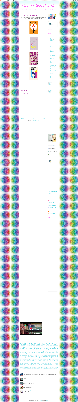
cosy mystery (31, 364)
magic (36, 349)
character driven (39, 363)
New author (21, 347)
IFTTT (36, 343)
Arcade (47, 348)
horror (53, 359)
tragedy (35, 355)
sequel (43, 347)
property (53, 367)
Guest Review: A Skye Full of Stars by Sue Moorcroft (31, 373)
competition (56, 363)
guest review (27, 343)
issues (54, 352)
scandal (37, 368)
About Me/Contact (43, 9)
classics (46, 363)
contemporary (27, 364)
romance (28, 344)
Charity (55, 355)
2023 (50, 38)
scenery (39, 368)
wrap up (41, 345)
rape (22, 368)
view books (56, 26)
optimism (30, 367)
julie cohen (27, 360)
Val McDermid (36, 353)
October (51, 41)
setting (44, 368)
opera (28, 367)
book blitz (44, 356)
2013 (50, 92)
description (50, 364)
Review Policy (37, 9)
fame (38, 359)
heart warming (37, 357)
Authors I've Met (31, 9)
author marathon (50, 351)
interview (51, 352)
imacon (41, 400)
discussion (50, 353)
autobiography (33, 349)
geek (41, 349)
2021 (50, 83)
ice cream (56, 353)
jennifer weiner (23, 360)
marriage (50, 348)
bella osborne (51, 347)
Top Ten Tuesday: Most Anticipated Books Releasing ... (53, 52)
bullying (31, 363)
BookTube (28, 353)
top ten (25, 349)
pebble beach (37, 367)
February (51, 79)
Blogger (47, 400)
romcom (36, 348)
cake (35, 363)
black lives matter (35, 356)
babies (57, 348)
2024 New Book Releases (51, 9)
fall (37, 359)
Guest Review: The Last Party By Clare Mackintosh (53, 65)
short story (26, 348)
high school (50, 359)
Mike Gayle (32, 353)
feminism (53, 353)
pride (48, 367)
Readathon (34, 344)
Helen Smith (51, 197)
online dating (25, 367)
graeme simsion (46, 359)
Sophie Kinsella (40, 352)
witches (40, 355)
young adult (29, 352)
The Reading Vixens (52, 213)
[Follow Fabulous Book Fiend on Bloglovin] (51, 145)
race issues (46, 360)
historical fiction (30, 351)
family (34, 345)
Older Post (44, 118)
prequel (47, 367)
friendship (38, 345)
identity (41, 357)
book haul (24, 347)
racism (20, 368)
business (33, 363)
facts (54, 364)
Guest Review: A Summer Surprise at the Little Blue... (52, 67)
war (25, 352)
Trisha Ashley (45, 351)
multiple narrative (35, 360)
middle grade (22, 349)
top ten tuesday (42, 343)
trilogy (26, 353)
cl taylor (46, 353)
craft (39, 364)
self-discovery (46, 345)
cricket (34, 348)
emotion (48, 352)
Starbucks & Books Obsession (52, 209)
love (31, 344)
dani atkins (44, 364)
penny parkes (41, 367)
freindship (38, 347)
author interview (55, 345)
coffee (47, 356)
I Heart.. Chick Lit (52, 198)
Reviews (22, 351)
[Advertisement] (52, 120)
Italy (34, 352)
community (23, 359)
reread (52, 360)
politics (44, 367)
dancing (41, 364)
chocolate (43, 363)
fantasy (39, 349)
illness (55, 359)
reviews (54, 360)
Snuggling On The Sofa (52, 207)
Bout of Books (40, 344)
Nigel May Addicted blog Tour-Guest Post (29, 390)
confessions (21, 364)
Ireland (32, 352)
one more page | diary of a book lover (52, 202)
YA (36, 344)
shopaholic (56, 368)
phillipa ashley (35, 351)
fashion (41, 359)
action (28, 356)
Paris (36, 352)
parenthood (33, 367)
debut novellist (51, 356)
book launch (45, 352)
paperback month (41, 360)
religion (30, 368)
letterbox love (29, 347)
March (51, 78)
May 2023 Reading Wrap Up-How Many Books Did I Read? (53, 70)
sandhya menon (34, 368)
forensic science (22, 357)
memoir (41, 347)
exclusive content (53, 344)
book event (43, 353)
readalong (24, 368)
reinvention (27, 368)
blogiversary (40, 356)
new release (48, 343)
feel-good (21, 352)
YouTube (26, 9)
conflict (24, 364)
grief (30, 357)
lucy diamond (45, 357)
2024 (50, 37)
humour (23, 348)
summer (23, 353)
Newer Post (22, 118)
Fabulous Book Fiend (37, 5)
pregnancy (25, 355)
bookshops (25, 363)
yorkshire (45, 355)
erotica (57, 356)
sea (32, 355)
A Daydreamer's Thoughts (53, 191)
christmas (24, 344)
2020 (50, 84)
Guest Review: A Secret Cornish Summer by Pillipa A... (52, 62)
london (24, 352)
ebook (55, 356)
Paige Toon (46, 347)
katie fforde (31, 360)
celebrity (24, 351)
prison (50, 367)
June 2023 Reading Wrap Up (52, 47)
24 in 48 (48, 355)
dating (47, 364)
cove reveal (36, 364)
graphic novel (27, 357)
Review (21, 343)
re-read (50, 360)
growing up (33, 357)
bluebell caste (22, 363)
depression (33, 359)
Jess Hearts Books (52, 200)
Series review (41, 351)
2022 (50, 82)
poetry (43, 349)
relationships (54, 348)
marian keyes (49, 357)
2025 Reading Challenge (53, 21)
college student (52, 363)
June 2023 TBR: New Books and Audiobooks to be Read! (53, 74)
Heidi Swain (40, 348)
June (51, 46)
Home (22, 9)
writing (42, 355)
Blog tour (53, 343)
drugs (52, 364)
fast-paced (56, 364)
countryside (29, 359)
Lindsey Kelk (30, 348)
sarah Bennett (30, 355)
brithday (28, 363)
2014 (50, 91)
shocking (54, 368)
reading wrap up (55, 347)
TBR (48, 344)
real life (56, 357)
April (51, 77)
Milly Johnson (53, 349)
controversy (26, 359)
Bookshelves (52, 355)
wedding (45, 349)
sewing (46, 368)
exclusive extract (28, 345)
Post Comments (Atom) (36, 120)
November (51, 40)
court (34, 364)
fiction (43, 359)
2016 (50, 89)
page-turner (53, 357)
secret (41, 368)
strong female (34, 347)
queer (44, 360)
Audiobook (51, 345)
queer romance (56, 367)
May (50, 76)
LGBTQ (20, 348)
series (23, 345)
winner (37, 355)
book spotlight (56, 351)
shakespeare (51, 368)
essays (36, 359)
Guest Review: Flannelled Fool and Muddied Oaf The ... (52, 55)
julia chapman (22, 355)
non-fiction (45, 344)
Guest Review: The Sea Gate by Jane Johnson (53, 50)
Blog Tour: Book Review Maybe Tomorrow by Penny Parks (52, 59)
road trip (57, 360)
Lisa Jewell (44, 348)
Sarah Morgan (29, 349)
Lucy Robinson (24, 356)
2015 (50, 90)
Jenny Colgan (49, 349)
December (51, 39)
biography (30, 356)
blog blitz (39, 353)
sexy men (48, 368)
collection (48, 363)
